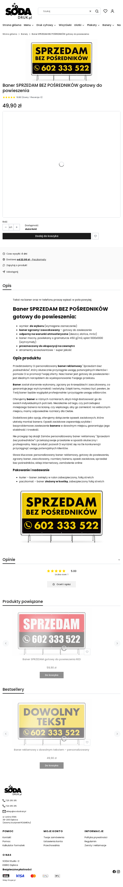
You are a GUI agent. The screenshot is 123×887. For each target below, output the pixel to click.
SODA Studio (10, 861)
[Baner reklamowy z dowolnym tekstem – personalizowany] (52, 723)
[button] (97, 11)
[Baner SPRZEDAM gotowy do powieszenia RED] (52, 632)
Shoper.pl (12, 880)
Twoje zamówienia (54, 837)
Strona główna (10, 34)
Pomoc (7, 841)
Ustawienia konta (53, 841)
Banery (24, 34)
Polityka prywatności (96, 837)
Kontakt (7, 837)
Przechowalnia (52, 845)
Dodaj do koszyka (46, 236)
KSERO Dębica (10, 865)
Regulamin (90, 841)
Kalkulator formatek (14, 845)
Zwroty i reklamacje (95, 845)
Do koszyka (51, 675)
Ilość (5, 221)
